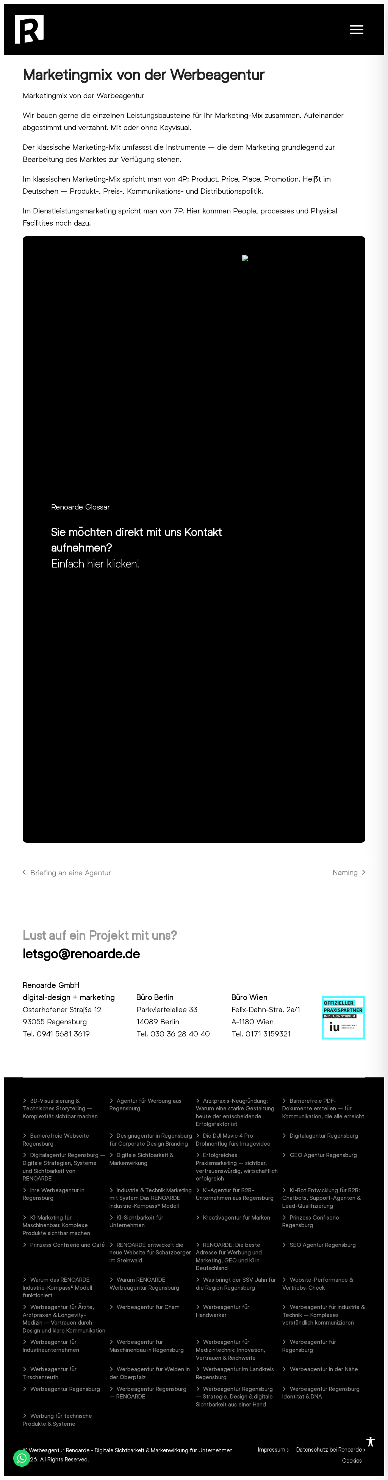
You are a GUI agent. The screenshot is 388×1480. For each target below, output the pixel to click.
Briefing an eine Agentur (67, 873)
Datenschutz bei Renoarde (329, 1449)
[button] (356, 29)
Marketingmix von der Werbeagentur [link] (83, 95)
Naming (347, 872)
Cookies (352, 1460)
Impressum (271, 1449)
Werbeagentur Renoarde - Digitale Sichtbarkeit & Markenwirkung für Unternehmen (131, 1450)
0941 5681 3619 (63, 1033)
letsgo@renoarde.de (81, 953)
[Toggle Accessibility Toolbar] (370, 1442)
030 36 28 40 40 (180, 1033)
